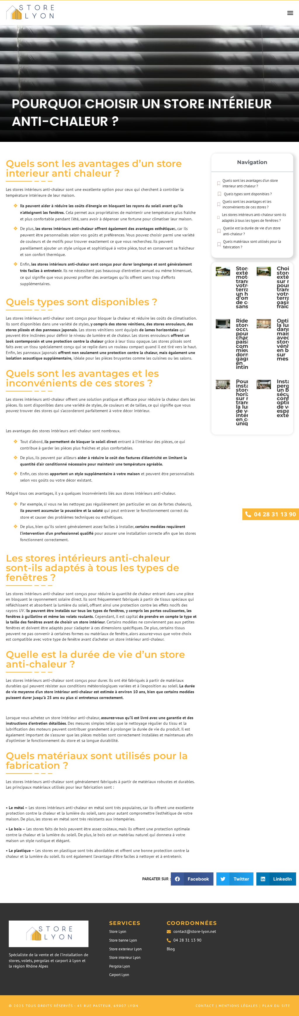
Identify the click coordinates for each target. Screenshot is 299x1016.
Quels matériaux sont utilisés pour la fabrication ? (252, 244)
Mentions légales (238, 1005)
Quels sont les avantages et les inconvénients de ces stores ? (246, 204)
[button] (290, 13)
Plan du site (276, 1005)
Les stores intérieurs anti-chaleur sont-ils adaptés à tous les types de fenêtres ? (254, 217)
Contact (205, 1005)
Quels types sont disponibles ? (248, 193)
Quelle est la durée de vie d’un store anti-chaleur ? (252, 231)
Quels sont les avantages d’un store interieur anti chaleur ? (250, 183)
